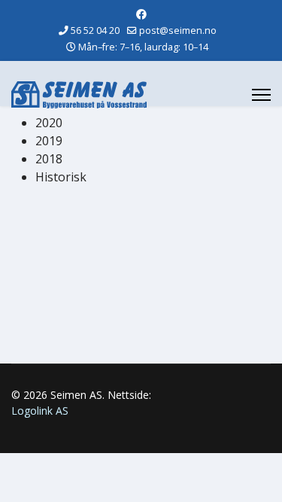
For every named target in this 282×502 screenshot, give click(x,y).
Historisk (60, 177)
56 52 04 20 (95, 30)
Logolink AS (39, 410)
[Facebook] (141, 14)
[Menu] (261, 95)
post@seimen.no (178, 30)
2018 (48, 159)
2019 (48, 140)
